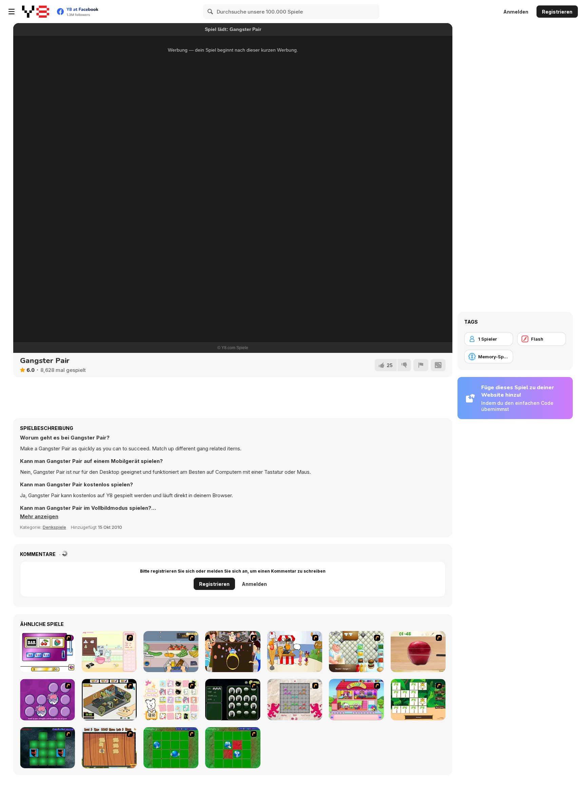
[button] (39, 516)
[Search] (210, 11)
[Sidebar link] (11, 11)
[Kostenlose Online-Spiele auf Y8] (36, 11)
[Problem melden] (420, 365)
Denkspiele (54, 527)
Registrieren (557, 12)
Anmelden (515, 12)
